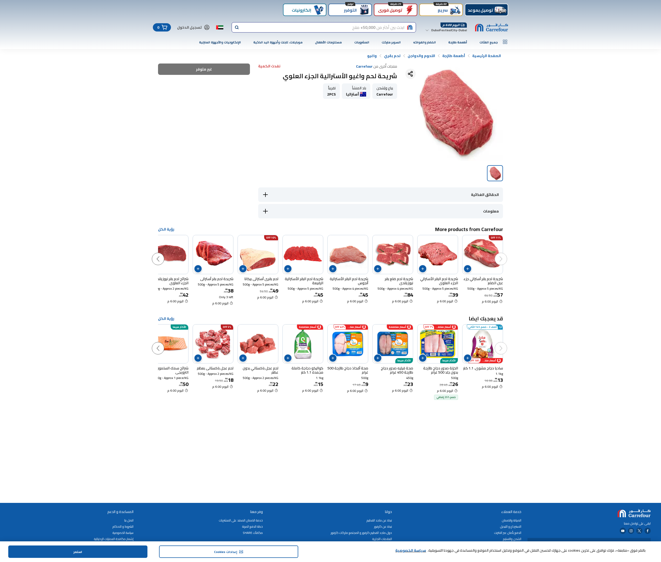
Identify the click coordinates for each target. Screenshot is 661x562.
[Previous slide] (506, 254)
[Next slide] (163, 254)
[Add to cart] (467, 269)
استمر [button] (78, 552)
